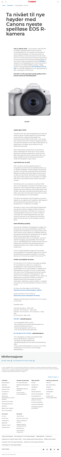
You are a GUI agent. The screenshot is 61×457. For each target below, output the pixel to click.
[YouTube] (58, 449)
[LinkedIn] (50, 449)
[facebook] (43, 449)
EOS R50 (42, 61)
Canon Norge (5, 449)
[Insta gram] (47, 449)
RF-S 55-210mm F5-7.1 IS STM (22, 333)
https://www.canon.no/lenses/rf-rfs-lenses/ (27, 295)
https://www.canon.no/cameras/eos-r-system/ (28, 290)
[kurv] (2, 2)
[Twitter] (54, 449)
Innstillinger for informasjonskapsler (11, 445)
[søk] (6, 2)
